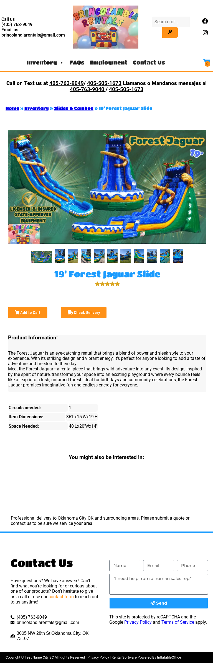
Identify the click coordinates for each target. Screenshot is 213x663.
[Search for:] (171, 21)
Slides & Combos (73, 108)
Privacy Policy (138, 622)
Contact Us (149, 62)
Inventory (42, 62)
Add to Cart (29, 312)
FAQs (77, 62)
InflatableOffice (169, 657)
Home (12, 108)
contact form (61, 596)
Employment (108, 62)
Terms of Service (177, 622)
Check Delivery (86, 312)
